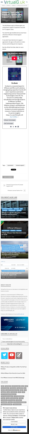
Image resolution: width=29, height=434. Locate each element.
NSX (21, 208)
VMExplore (18, 400)
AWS (3, 386)
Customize (14, 421)
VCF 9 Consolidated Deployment (9, 394)
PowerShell (19, 388)
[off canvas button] (2, 2)
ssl (25, 390)
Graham (4, 20)
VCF (23, 392)
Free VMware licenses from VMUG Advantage (12, 377)
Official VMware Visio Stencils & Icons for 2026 (14, 233)
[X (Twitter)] (13, 127)
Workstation (20, 250)
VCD (19, 392)
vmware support (19, 20)
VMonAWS (4, 402)
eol (22, 386)
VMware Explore (17, 404)
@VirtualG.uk (20, 314)
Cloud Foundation (7, 208)
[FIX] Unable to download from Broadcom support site (12, 274)
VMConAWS (11, 400)
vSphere (5, 9)
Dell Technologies (16, 386)
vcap (8, 392)
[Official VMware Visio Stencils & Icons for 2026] (14, 229)
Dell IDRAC (8, 386)
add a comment (8, 177)
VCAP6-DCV (13, 392)
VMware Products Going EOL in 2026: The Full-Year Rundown (14, 213)
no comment (13, 20)
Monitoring (12, 388)
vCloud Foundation (8, 247)
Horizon (16, 208)
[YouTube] (16, 127)
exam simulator (5, 388)
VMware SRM (12, 210)
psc (25, 388)
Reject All (14, 424)
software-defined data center (12, 390)
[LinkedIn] (18, 127)
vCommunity (5, 230)
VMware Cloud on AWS (7, 404)
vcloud (3, 398)
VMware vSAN (6, 250)
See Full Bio (13, 117)
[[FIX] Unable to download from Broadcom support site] (14, 270)
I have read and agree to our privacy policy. (13, 341)
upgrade (3, 392)
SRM (22, 390)
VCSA (8, 398)
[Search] (26, 2)
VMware (5, 210)
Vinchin (21, 398)
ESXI (26, 386)
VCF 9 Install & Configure (7, 396)
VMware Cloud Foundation (20, 402)
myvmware (20, 19)
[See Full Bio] (18, 117)
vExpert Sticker (14, 398)
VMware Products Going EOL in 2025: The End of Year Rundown (14, 253)
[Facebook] (11, 127)
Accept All (14, 427)
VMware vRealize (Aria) (16, 248)
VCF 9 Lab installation (18, 396)
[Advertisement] (14, 146)
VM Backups (4, 400)
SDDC (3, 390)
